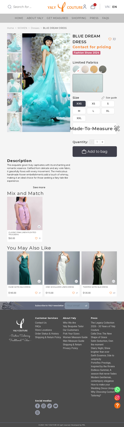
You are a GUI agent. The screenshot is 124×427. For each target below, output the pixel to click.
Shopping (79, 18)
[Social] (37, 412)
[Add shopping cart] (39, 226)
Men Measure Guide (73, 340)
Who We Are (69, 322)
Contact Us (41, 322)
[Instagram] (43, 406)
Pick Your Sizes (71, 333)
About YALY (35, 18)
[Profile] (84, 6)
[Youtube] (55, 406)
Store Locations (43, 330)
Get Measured (57, 18)
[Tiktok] (49, 406)
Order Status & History (47, 333)
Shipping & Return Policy (48, 337)
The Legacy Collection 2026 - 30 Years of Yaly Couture (103, 326)
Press (94, 18)
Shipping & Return (72, 344)
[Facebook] (37, 406)
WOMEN (22, 28)
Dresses (35, 28)
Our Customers (71, 330)
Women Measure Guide (75, 337)
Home (19, 18)
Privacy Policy (70, 348)
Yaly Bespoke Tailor (73, 326)
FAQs (105, 18)
